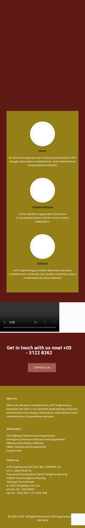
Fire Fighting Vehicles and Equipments (31, 436)
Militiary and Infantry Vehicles (25, 443)
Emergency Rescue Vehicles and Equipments (36, 439)
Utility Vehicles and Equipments (26, 447)
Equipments (14, 450)
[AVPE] (42, 8)
